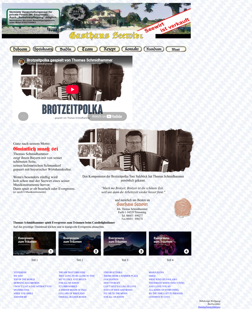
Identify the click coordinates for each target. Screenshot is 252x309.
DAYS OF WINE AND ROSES (118, 290)
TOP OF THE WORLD (24, 279)
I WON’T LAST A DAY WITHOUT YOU (33, 286)
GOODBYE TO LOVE (159, 297)
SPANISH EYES (21, 290)
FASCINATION (111, 279)
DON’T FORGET (112, 283)
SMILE (152, 276)
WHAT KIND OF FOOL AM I (163, 279)
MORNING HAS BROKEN (26, 283)
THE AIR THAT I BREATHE (72, 272)
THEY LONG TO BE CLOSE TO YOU (77, 276)
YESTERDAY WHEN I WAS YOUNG (167, 283)
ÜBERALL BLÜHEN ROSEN (72, 297)
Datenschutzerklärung (209, 306)
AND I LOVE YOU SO (160, 286)
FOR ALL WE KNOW (69, 283)
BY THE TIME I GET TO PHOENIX (166, 293)
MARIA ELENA (156, 272)
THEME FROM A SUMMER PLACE (121, 276)
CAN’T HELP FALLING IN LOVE (120, 286)
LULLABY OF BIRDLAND (72, 293)
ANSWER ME (20, 297)
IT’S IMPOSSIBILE (68, 286)
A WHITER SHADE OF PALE (73, 290)
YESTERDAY (20, 272)
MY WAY (18, 276)
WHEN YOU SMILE (23, 293)
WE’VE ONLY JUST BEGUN (72, 279)
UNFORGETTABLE (113, 272)
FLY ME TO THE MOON (115, 293)
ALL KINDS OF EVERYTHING (164, 290)
